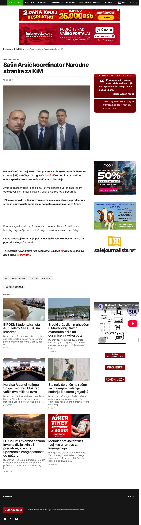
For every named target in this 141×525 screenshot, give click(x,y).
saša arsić (34, 278)
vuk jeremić (46, 278)
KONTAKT (132, 497)
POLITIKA (18, 49)
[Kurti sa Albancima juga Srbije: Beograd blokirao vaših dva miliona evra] (24, 369)
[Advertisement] (46, 160)
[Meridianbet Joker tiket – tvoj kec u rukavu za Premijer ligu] (69, 426)
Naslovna (7, 49)
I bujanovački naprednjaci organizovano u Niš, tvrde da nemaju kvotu (118, 104)
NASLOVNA (8, 59)
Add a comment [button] (16, 287)
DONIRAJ (25, 254)
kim (6, 278)
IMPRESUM (7, 497)
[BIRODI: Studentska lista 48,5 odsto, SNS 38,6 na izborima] (24, 309)
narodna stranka (18, 278)
